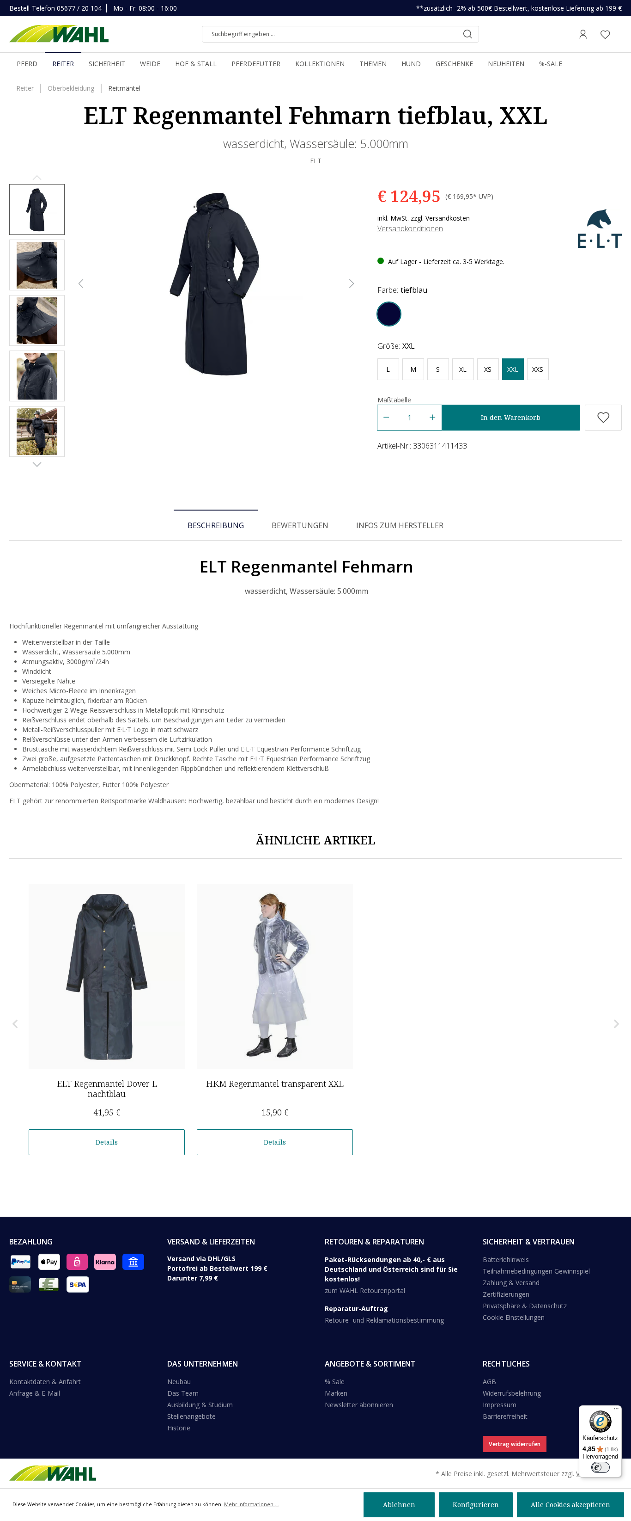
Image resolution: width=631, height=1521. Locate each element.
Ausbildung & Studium (200, 1404)
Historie (178, 1427)
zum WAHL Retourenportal (365, 1290)
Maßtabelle (394, 399)
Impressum (499, 1404)
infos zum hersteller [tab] (399, 525)
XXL (512, 369)
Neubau (179, 1381)
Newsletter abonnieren (359, 1404)
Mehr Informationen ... (251, 1504)
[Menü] (616, 1410)
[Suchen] (467, 34)
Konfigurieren (476, 1504)
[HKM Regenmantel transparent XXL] (275, 976)
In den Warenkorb (510, 417)
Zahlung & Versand (511, 1282)
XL (463, 369)
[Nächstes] (351, 284)
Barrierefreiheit (505, 1416)
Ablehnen (399, 1504)
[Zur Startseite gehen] (59, 34)
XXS (537, 369)
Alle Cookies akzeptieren (570, 1504)
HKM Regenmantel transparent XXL (275, 1083)
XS (487, 369)
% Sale (335, 1381)
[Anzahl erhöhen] (433, 418)
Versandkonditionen (410, 228)
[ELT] (600, 227)
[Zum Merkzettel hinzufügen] (603, 418)
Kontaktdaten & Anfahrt (45, 1381)
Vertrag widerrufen (514, 1444)
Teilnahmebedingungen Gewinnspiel (536, 1271)
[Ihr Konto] (583, 34)
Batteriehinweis (506, 1259)
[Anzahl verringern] (386, 418)
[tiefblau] (388, 314)
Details (107, 1142)
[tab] (216, 525)
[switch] (600, 1467)
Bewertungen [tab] (300, 525)
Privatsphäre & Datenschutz (525, 1305)
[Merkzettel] (605, 34)
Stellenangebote (191, 1416)
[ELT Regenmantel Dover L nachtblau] (107, 976)
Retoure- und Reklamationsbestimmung (384, 1320)
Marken (336, 1393)
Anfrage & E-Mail (34, 1393)
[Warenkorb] (619, 34)
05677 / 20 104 (79, 8)
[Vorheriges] (81, 284)
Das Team (183, 1393)
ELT (316, 160)
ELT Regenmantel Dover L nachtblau (107, 1088)
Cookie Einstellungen (514, 1317)
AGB (489, 1381)
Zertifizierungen (506, 1294)
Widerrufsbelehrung (512, 1393)
